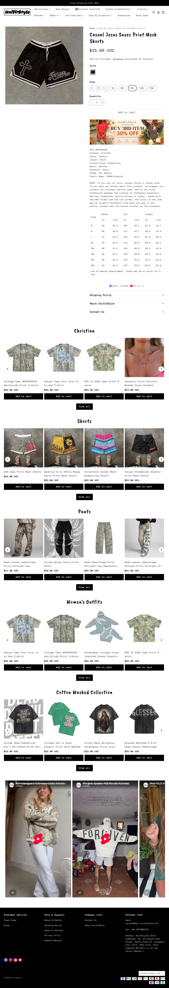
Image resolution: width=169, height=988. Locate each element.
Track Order (142, 15)
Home (92, 28)
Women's (54, 15)
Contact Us (91, 920)
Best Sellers (63, 9)
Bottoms (38, 15)
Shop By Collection (99, 15)
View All (84, 677)
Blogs (7, 925)
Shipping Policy (53, 925)
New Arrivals (41, 9)
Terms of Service (53, 930)
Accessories (124, 15)
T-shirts (142, 9)
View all (84, 406)
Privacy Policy (52, 935)
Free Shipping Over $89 (84, 3)
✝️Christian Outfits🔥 (87, 9)
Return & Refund (53, 920)
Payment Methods (53, 940)
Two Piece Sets (74, 15)
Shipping (118, 59)
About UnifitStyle (95, 925)
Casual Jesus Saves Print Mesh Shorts (122, 28)
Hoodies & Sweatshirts (118, 9)
